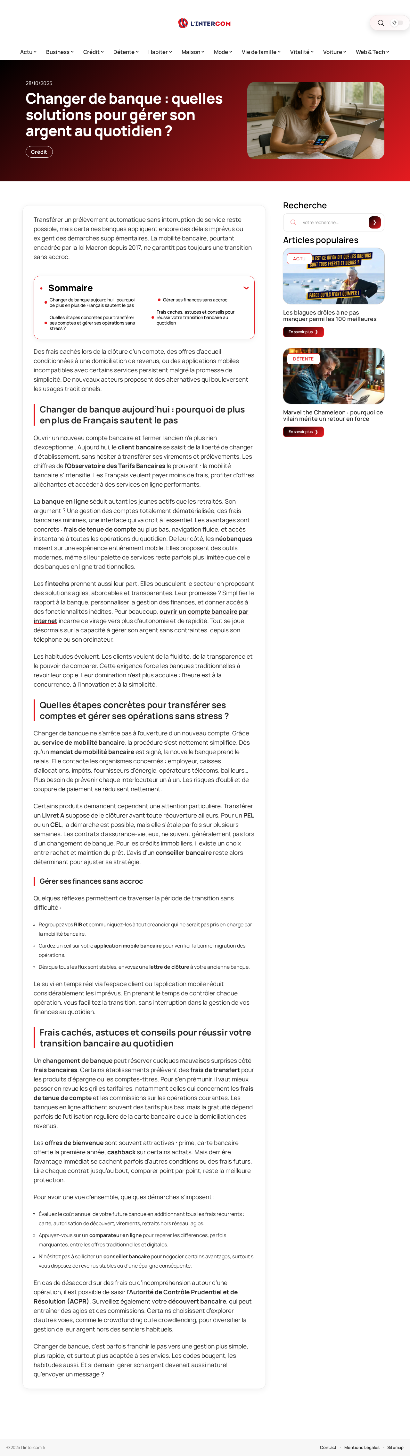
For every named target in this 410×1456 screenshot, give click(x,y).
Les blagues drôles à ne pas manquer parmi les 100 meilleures (330, 315)
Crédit (39, 151)
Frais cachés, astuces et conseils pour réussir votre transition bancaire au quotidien (195, 317)
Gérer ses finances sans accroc (195, 300)
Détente (303, 359)
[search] (381, 23)
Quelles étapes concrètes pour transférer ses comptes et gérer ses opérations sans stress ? (92, 322)
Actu (299, 259)
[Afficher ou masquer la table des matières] (171, 287)
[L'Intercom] (205, 23)
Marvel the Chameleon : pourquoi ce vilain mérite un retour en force (333, 415)
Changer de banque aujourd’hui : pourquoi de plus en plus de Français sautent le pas (92, 302)
